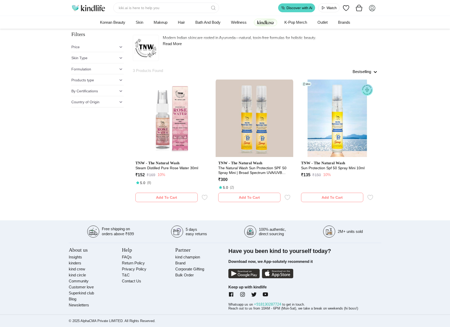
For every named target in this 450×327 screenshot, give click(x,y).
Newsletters (79, 305)
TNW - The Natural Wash (157, 163)
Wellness (239, 22)
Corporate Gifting (189, 269)
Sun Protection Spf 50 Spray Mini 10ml (333, 168)
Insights (75, 257)
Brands (344, 22)
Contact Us (131, 281)
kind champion (187, 257)
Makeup (160, 22)
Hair (181, 22)
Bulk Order (184, 275)
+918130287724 (268, 304)
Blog (72, 299)
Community (79, 281)
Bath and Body (208, 22)
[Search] (214, 8)
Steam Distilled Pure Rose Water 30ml (166, 168)
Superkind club (81, 293)
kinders (75, 263)
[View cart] (359, 8)
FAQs (127, 257)
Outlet (322, 22)
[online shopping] (88, 8)
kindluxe (265, 22)
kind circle (77, 275)
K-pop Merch (295, 22)
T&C (126, 275)
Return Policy (133, 263)
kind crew (77, 269)
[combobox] (166, 8)
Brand (180, 263)
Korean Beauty (112, 22)
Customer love (81, 287)
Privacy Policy (134, 269)
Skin (139, 22)
